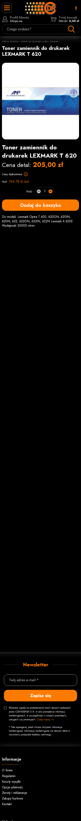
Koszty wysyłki (11, 781)
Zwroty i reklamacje (14, 792)
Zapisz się (40, 695)
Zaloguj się (19, 19)
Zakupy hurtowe (12, 798)
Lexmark (54, 41)
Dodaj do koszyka (40, 205)
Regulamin (9, 776)
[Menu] (7, 8)
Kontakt (7, 804)
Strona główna (10, 41)
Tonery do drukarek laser (34, 41)
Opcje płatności (12, 787)
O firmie (7, 770)
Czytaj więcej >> (45, 719)
